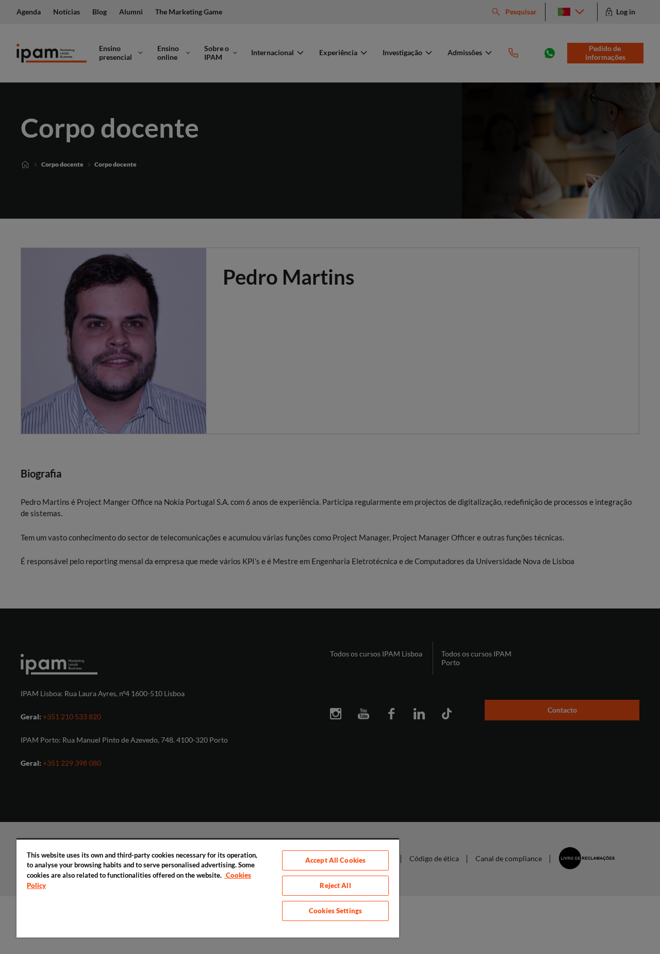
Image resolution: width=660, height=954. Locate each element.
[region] (207, 887)
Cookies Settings (335, 911)
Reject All (335, 885)
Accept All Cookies (335, 860)
